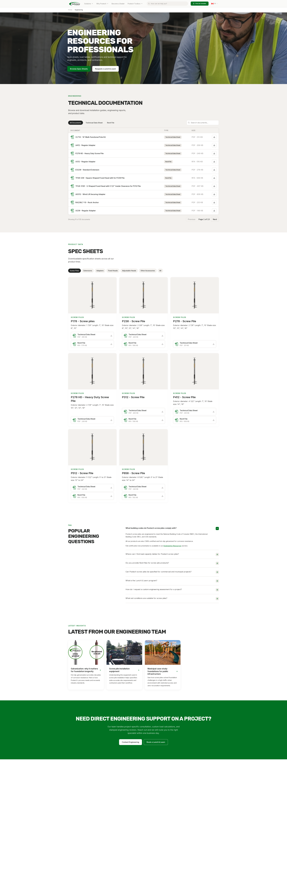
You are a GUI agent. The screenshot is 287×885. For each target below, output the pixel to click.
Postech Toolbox (134, 4)
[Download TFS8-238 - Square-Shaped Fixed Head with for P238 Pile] (214, 178)
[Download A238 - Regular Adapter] (214, 210)
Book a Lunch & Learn (156, 742)
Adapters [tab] (100, 271)
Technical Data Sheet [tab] (94, 123)
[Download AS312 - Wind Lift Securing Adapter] (214, 194)
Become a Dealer (118, 4)
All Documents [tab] (75, 123)
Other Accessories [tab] (148, 271)
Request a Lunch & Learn (105, 69)
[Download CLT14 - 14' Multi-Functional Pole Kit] (214, 137)
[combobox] (167, 4)
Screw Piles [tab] (74, 271)
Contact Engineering (130, 742)
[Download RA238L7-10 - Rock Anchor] (214, 202)
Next (215, 219)
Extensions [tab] (88, 271)
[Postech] (74, 3)
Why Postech (101, 4)
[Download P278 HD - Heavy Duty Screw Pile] (214, 153)
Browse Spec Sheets (79, 69)
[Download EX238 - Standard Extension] (214, 170)
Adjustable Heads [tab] (129, 271)
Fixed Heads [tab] (113, 271)
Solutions (87, 4)
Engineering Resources (172, 546)
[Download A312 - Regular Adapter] (214, 161)
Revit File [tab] (110, 123)
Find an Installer (200, 3)
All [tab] (160, 271)
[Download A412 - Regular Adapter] (214, 145)
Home (70, 10)
